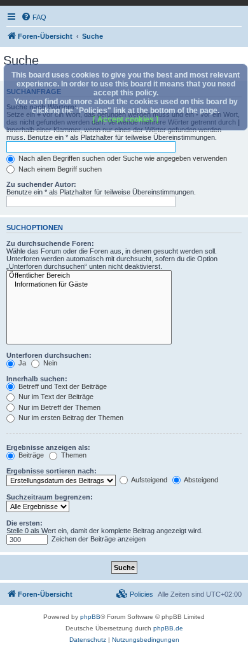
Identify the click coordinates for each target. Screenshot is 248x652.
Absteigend (200, 480)
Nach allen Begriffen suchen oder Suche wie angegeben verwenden (122, 158)
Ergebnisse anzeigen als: (48, 447)
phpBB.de (168, 628)
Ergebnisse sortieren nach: (51, 471)
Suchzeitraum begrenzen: (49, 497)
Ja (21, 363)
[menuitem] (33, 17)
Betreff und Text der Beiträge (62, 386)
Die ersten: (24, 523)
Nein (49, 363)
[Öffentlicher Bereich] (89, 275)
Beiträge (30, 455)
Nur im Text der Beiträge (55, 396)
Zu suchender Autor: (41, 184)
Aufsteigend (148, 480)
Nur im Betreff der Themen (58, 407)
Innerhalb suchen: (36, 379)
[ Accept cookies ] (125, 119)
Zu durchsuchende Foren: (50, 243)
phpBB (90, 616)
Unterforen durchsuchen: (49, 355)
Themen (72, 455)
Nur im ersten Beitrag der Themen (70, 417)
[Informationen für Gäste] (89, 284)
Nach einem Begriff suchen (59, 169)
